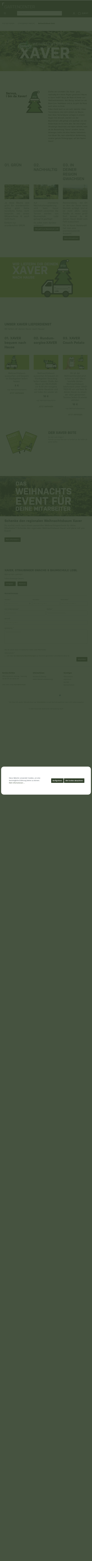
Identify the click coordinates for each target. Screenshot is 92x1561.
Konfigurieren (57, 781)
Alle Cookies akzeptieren (74, 781)
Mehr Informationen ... (17, 783)
